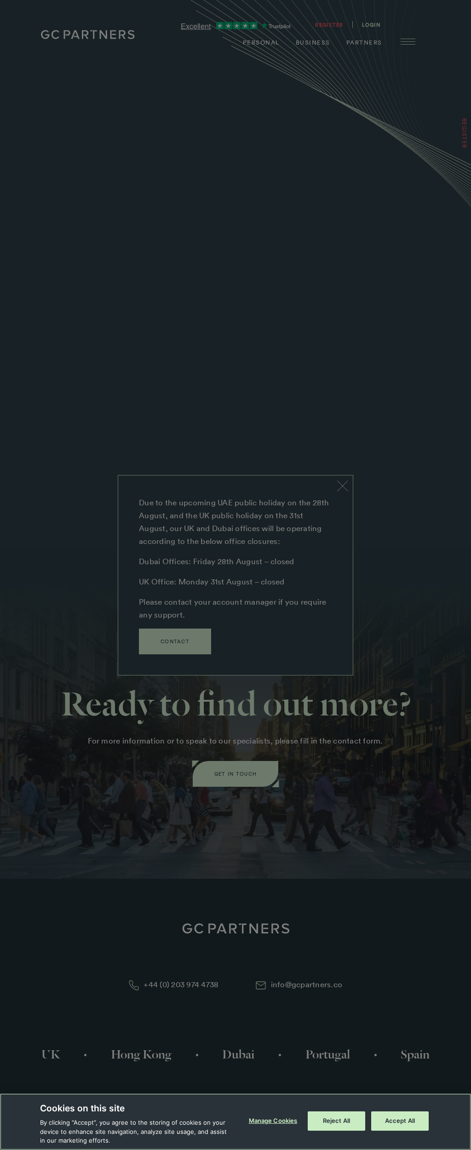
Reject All (336, 1120)
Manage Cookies (273, 1120)
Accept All (400, 1120)
